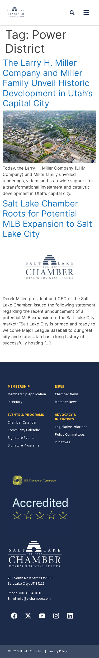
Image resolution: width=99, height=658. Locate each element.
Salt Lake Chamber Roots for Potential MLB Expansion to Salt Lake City (47, 218)
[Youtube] (42, 615)
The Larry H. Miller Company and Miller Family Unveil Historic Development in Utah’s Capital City (48, 82)
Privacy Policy (58, 651)
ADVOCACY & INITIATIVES (65, 416)
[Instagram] (56, 615)
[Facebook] (14, 615)
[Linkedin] (70, 615)
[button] (86, 12)
